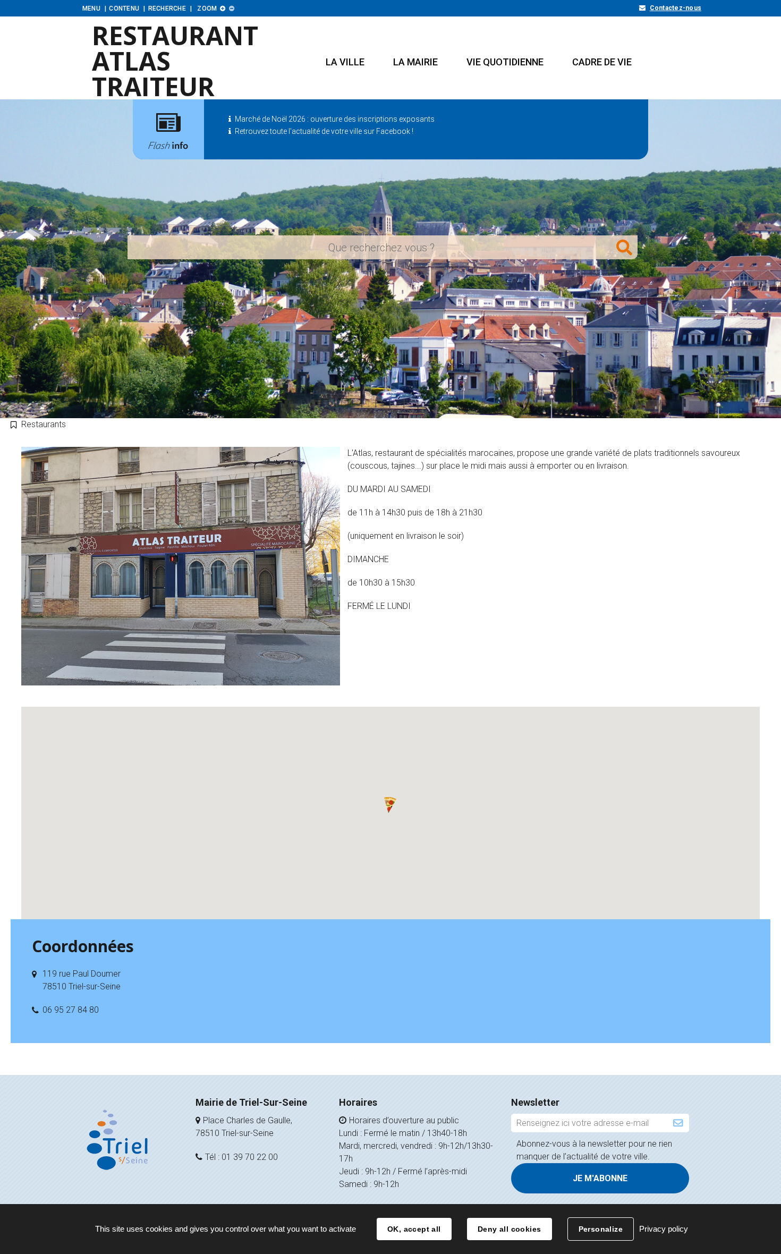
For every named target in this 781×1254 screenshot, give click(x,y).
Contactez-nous (675, 8)
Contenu (124, 8)
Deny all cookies (509, 1229)
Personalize (601, 1229)
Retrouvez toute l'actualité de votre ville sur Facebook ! (324, 131)
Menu (91, 8)
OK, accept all (414, 1229)
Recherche (167, 8)
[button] (345, 62)
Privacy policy (663, 1228)
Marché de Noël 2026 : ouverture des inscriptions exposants (335, 119)
